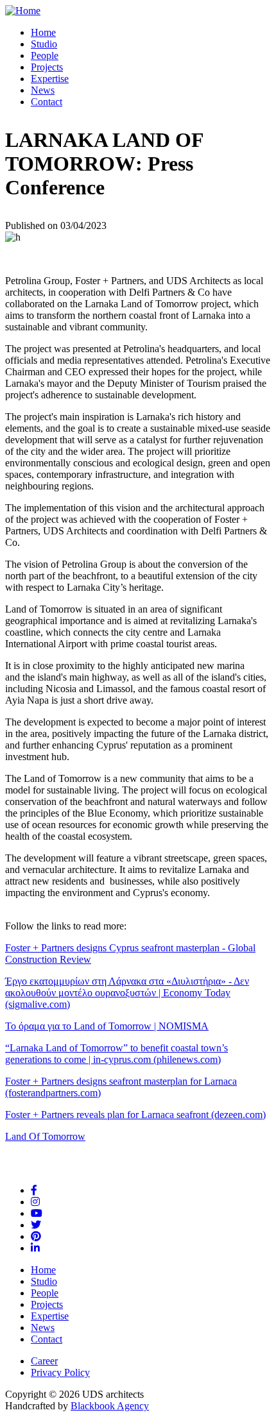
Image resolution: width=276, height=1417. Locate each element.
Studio (44, 43)
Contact (46, 101)
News (43, 90)
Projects (47, 67)
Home (43, 32)
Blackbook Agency (110, 1405)
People (44, 55)
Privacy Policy (60, 1372)
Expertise (50, 78)
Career (44, 1360)
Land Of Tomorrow (45, 1136)
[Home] (22, 10)
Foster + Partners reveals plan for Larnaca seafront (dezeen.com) (135, 1114)
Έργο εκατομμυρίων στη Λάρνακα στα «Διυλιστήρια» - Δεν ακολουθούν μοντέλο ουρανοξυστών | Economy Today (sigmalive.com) (127, 993)
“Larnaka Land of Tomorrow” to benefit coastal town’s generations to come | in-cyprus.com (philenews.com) (116, 1053)
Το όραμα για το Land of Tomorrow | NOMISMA (107, 1026)
